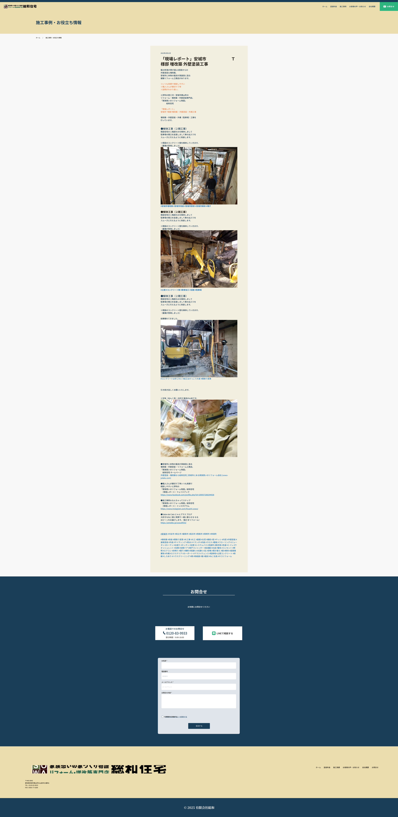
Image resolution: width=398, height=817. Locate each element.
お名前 (163, 660)
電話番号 (164, 671)
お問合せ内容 (166, 692)
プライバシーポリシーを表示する (176, 717)
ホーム (38, 38)
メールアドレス (166, 682)
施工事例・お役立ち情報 (54, 38)
